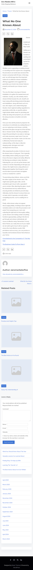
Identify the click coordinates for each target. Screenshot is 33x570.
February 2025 (7, 489)
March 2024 (6, 539)
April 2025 (6, 480)
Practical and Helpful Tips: (9, 321)
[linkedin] (21, 560)
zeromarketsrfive (25, 29)
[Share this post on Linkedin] (12, 33)
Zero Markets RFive (8, 2)
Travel (9, 11)
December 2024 (7, 498)
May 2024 (5, 530)
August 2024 (6, 516)
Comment (6, 409)
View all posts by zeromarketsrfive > (13, 274)
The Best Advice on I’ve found (10, 355)
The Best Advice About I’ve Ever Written (14, 469)
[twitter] (8, 33)
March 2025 (6, 484)
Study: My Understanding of (9, 389)
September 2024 (8, 512)
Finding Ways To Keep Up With (12, 460)
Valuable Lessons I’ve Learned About (13, 456)
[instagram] (14, 560)
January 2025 (7, 493)
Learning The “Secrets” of (10, 465)
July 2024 (5, 521)
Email (5, 428)
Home (4, 11)
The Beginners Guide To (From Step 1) (14, 244)
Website (5, 432)
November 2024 (7, 502)
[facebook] (4, 33)
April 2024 (6, 534)
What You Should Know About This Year (14, 451)
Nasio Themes (16, 565)
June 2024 (6, 525)
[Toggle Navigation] (29, 3)
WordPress (16, 567)
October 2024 (7, 507)
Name (5, 424)
